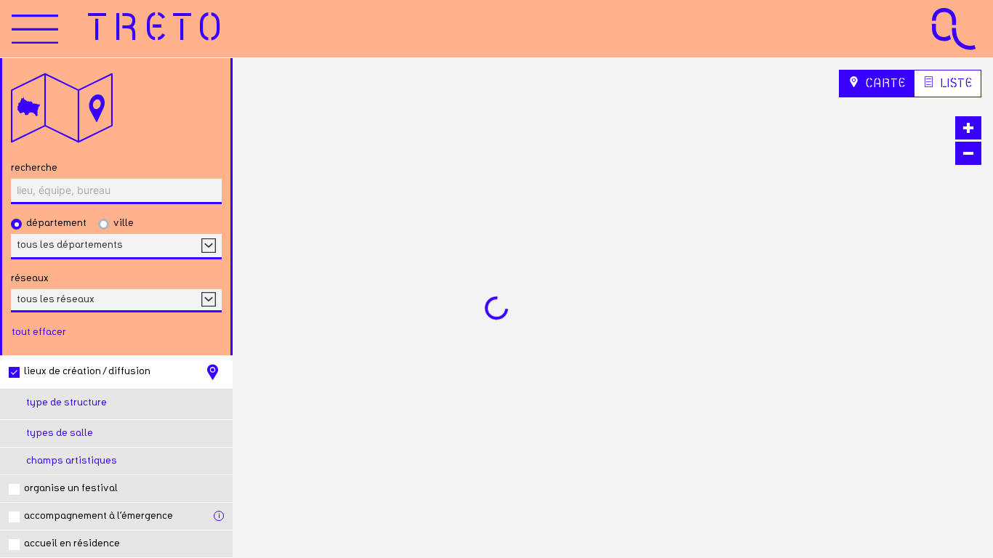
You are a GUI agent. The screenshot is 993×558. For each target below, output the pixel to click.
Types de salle (59, 433)
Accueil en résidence (72, 543)
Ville (123, 223)
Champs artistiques (71, 461)
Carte (883, 83)
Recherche (34, 168)
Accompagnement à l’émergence (98, 516)
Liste (954, 83)
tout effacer (39, 332)
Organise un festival (71, 488)
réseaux (30, 278)
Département (56, 223)
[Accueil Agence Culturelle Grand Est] (954, 28)
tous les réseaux (56, 299)
